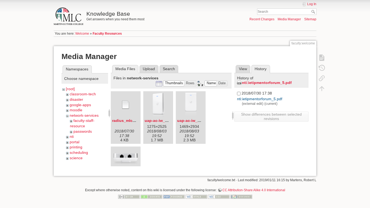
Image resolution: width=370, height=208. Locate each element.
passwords (82, 131)
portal (74, 142)
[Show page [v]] (322, 57)
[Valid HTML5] (196, 196)
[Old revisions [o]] (322, 68)
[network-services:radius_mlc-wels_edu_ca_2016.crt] (125, 105)
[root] (70, 89)
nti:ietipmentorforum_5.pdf (267, 82)
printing (76, 147)
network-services (84, 115)
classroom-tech (83, 94)
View (243, 69)
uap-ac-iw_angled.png (165, 120)
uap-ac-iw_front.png (196, 120)
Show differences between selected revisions (271, 116)
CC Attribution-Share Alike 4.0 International (253, 190)
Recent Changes (261, 19)
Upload (149, 69)
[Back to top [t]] (322, 88)
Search (313, 12)
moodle (76, 110)
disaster (76, 99)
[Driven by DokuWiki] (241, 196)
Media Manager (289, 19)
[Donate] (151, 196)
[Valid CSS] (219, 196)
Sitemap (310, 19)
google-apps (80, 105)
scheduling (79, 152)
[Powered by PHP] (174, 196)
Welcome (82, 33)
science (76, 158)
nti (72, 136)
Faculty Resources (107, 33)
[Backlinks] (322, 78)
